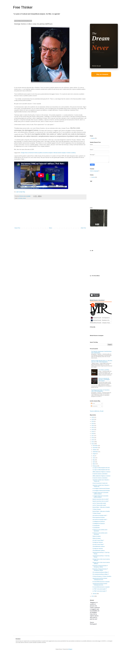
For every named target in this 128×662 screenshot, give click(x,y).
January (95, 593)
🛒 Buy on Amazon (101, 74)
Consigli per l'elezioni (98, 542)
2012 (93, 596)
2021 (93, 427)
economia (20, 198)
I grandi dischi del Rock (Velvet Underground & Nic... (100, 579)
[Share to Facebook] (39, 196)
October (95, 449)
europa (24, 198)
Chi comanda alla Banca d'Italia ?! (101, 572)
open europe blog (20, 191)
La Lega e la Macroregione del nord (101, 467)
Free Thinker (22, 7)
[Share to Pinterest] (41, 196)
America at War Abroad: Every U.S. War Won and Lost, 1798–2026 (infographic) (101, 361)
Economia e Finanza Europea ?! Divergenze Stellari (100, 566)
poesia (92, 138)
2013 (93, 443)
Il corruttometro (96, 525)
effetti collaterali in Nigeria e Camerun (101, 471)
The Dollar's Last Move (103, 369)
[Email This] (34, 196)
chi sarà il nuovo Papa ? (98, 540)
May (94, 459)
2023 (93, 423)
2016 (93, 437)
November (95, 447)
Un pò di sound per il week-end (100, 483)
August (94, 453)
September (95, 451)
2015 (93, 439)
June (94, 457)
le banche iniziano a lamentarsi (100, 473)
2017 (93, 435)
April (94, 461)
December (95, 445)
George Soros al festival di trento (29, 152)
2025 (93, 419)
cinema (93, 177)
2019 (93, 431)
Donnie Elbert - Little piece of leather (101, 507)
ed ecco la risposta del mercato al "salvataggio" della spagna (104, 379)
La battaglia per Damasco (99, 521)
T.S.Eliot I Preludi (97, 509)
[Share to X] (37, 196)
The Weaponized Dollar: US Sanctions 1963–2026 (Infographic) (100, 390)
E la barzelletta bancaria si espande (101, 581)
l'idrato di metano (97, 536)
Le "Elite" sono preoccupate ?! (100, 589)
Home (50, 228)
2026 (93, 417)
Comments (94, 406)
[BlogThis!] (36, 196)
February (95, 466)
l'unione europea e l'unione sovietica (66, 152)
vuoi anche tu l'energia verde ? (100, 515)
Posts (93, 403)
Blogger (70, 649)
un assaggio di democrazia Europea (101, 488)
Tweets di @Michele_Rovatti (96, 411)
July (94, 455)
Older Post (83, 228)
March (94, 463)
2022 (93, 425)
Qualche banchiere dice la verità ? (101, 499)
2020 (93, 429)
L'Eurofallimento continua (99, 546)
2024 (93, 421)
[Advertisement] (50, 214)
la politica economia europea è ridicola (47, 152)
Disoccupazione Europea (99, 517)
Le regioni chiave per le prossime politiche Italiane (100, 493)
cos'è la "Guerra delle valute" (99, 503)
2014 (93, 441)
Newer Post (17, 228)
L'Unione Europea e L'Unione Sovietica (102, 576)
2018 (93, 433)
